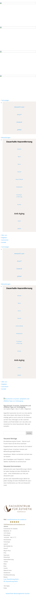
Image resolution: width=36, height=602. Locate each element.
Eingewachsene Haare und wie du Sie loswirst (18, 446)
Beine (19, 156)
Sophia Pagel (10, 409)
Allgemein (28, 409)
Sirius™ (19, 114)
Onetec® (19, 122)
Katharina (7, 469)
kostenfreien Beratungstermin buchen (17, 593)
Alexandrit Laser (19, 107)
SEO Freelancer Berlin (10, 584)
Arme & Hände (19, 179)
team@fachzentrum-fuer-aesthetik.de (16, 519)
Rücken (19, 204)
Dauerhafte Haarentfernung (19, 142)
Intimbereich (19, 187)
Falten (19, 221)
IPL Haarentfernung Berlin (11, 581)
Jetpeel (19, 228)
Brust (19, 164)
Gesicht (19, 172)
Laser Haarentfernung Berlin (11, 579)
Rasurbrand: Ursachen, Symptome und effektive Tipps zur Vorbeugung (17, 406)
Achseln (19, 149)
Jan (5, 478)
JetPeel (19, 130)
